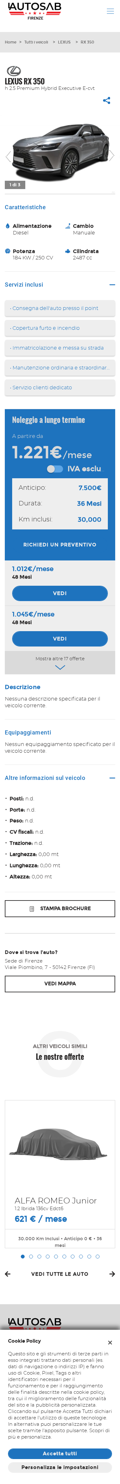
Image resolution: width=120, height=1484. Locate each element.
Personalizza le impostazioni (60, 1467)
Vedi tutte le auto (60, 1274)
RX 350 (87, 42)
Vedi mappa (60, 984)
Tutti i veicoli (36, 42)
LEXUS (64, 42)
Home (10, 42)
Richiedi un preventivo (59, 545)
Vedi (60, 593)
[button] (23, 1256)
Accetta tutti (60, 1453)
